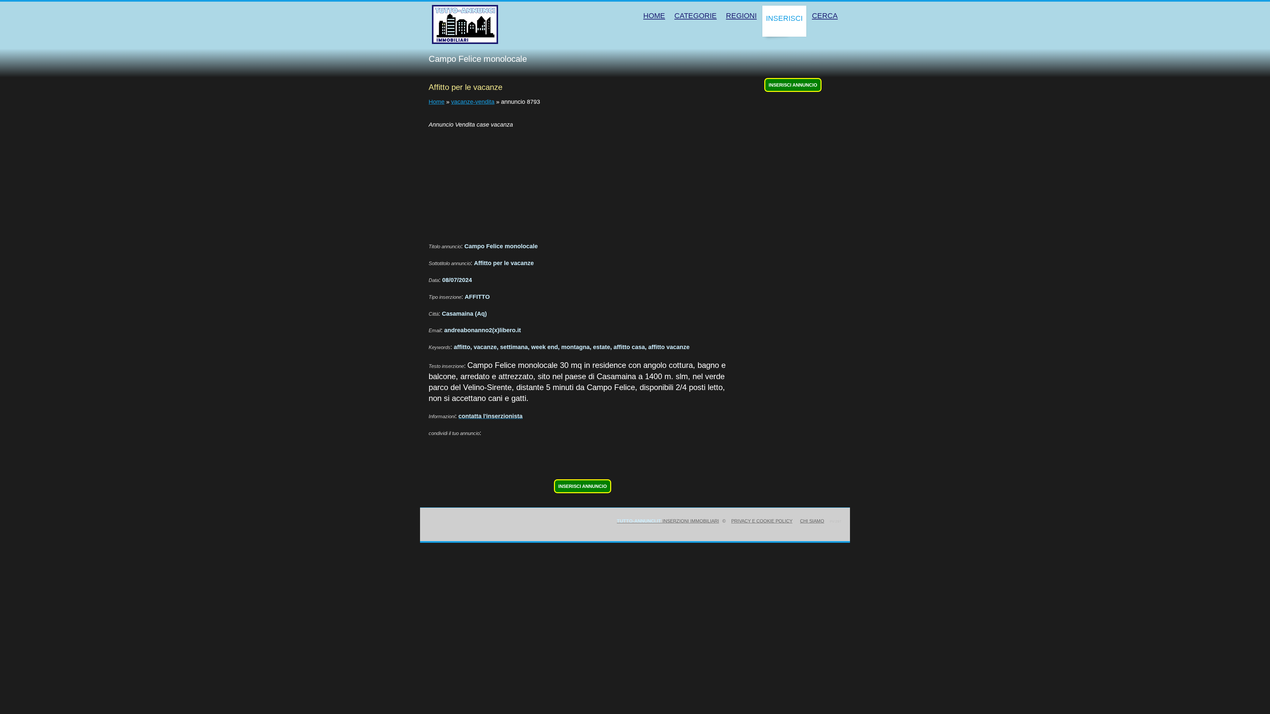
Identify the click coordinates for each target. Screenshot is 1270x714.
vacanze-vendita (472, 102)
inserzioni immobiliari (668, 521)
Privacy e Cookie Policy (761, 521)
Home (436, 102)
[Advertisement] (627, 181)
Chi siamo (812, 521)
